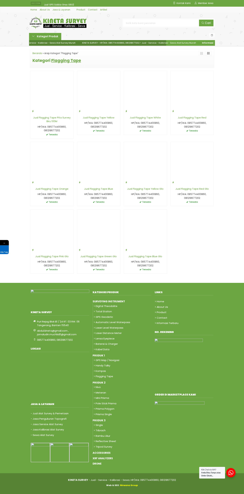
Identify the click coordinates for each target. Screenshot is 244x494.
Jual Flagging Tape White (145, 117)
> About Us (161, 307)
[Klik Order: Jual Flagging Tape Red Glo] (173, 182)
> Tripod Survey (103, 446)
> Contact (161, 317)
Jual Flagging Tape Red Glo (192, 189)
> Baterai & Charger (106, 344)
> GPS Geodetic (103, 317)
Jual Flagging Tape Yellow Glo (145, 189)
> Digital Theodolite (105, 306)
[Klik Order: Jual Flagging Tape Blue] (79, 182)
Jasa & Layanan (61, 9)
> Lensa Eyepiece (104, 338)
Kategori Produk (47, 36)
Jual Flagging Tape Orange (51, 189)
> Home (159, 301)
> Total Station (103, 311)
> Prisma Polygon (104, 408)
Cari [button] (207, 23)
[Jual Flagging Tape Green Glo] (98, 231)
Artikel (103, 9)
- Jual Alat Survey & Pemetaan (50, 413)
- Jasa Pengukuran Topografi (49, 418)
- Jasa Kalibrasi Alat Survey (47, 429)
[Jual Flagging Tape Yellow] (98, 92)
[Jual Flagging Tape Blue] (98, 163)
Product (81, 9)
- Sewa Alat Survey (42, 435)
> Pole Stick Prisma (105, 403)
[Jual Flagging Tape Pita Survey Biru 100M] (52, 92)
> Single (98, 425)
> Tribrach (100, 430)
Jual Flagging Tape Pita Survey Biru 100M (52, 119)
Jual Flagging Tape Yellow (98, 117)
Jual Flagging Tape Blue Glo (145, 256)
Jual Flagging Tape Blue (98, 189)
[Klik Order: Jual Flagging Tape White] (126, 111)
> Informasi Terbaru (166, 323)
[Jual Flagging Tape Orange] (52, 163)
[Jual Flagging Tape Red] (192, 92)
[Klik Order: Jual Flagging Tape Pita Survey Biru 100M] (33, 111)
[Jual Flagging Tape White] (145, 92)
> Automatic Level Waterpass (112, 322)
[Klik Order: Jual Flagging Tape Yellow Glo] (126, 182)
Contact (92, 9)
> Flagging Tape (103, 376)
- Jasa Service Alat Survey (47, 424)
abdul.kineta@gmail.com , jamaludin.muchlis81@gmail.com (57, 332)
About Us (45, 9)
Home (33, 9)
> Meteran (100, 392)
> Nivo (97, 387)
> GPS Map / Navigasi (106, 360)
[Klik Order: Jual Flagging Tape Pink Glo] (33, 250)
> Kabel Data (101, 349)
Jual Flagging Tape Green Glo (99, 256)
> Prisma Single (103, 414)
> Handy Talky (102, 365)
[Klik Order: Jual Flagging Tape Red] (173, 111)
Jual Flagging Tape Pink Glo (52, 256)
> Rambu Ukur (102, 436)
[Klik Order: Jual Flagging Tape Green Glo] (79, 250)
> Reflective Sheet (105, 441)
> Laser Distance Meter (108, 333)
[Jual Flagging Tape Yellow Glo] (145, 163)
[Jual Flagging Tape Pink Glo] (52, 231)
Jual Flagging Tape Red (192, 117)
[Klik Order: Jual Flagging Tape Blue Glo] (126, 250)
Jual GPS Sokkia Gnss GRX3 (59, 3)
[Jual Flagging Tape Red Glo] (192, 163)
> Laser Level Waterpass (108, 327)
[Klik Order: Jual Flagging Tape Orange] (33, 182)
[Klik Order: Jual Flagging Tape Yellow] (79, 111)
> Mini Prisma (101, 398)
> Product (160, 312)
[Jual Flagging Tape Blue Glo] (145, 231)
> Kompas (100, 371)
